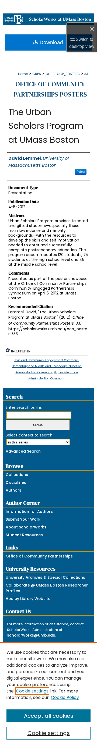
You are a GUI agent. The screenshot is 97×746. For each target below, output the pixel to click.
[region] (48, 694)
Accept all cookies (48, 716)
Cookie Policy (65, 697)
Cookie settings (32, 691)
